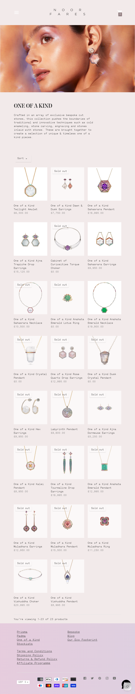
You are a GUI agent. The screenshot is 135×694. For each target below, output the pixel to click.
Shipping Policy (30, 655)
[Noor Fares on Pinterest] (99, 678)
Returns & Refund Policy (37, 659)
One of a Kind (28, 640)
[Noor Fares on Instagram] (107, 678)
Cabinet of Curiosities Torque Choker (65, 265)
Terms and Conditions (34, 651)
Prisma (22, 632)
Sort (20, 158)
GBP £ (22, 682)
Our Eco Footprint (82, 640)
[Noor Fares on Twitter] (92, 678)
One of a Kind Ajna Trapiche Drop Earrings (28, 265)
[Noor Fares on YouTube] (114, 678)
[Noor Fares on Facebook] (85, 678)
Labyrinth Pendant (64, 429)
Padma (21, 636)
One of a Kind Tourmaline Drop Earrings (63, 488)
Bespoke (74, 632)
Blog (71, 636)
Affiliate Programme (33, 663)
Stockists (25, 644)
